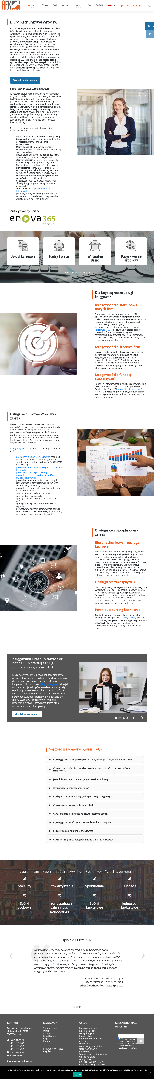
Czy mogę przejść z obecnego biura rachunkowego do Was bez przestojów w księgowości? (91, 769)
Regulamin (48, 1051)
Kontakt (99, 4)
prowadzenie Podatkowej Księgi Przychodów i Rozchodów (39, 468)
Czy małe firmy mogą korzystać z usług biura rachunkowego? (83, 839)
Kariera (47, 1041)
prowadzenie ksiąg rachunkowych (33, 456)
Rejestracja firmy (87, 1030)
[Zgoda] (150, 1072)
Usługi (45, 4)
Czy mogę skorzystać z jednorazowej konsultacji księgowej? (82, 822)
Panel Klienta (77, 6)
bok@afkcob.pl (16, 1055)
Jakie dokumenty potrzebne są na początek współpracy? (81, 779)
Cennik (65, 4)
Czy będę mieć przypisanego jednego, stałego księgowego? (82, 796)
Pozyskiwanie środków (90, 1038)
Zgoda (78, 1074)
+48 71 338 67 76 (17, 1049)
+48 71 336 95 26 (17, 1043)
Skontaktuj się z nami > (25, 80)
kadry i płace (128, 617)
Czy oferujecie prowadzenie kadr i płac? (73, 805)
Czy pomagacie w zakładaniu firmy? (71, 787)
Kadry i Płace (85, 1036)
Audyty (82, 1041)
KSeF (55, 4)
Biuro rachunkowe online (92, 1061)
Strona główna (31, 6)
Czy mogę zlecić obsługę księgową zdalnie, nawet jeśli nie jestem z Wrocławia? (92, 759)
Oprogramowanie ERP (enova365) (90, 1050)
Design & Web (86, 1059)
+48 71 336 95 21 (132, 5)
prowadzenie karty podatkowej (31, 472)
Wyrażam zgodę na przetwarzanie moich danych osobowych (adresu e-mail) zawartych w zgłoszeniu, (130, 1043)
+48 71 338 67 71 (17, 1046)
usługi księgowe (48, 684)
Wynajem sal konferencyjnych (94, 1054)
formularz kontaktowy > (19, 1061)
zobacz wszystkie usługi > (77, 272)
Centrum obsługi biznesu (92, 1064)
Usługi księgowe (18, 448)
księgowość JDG (103, 329)
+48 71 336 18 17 (16, 1052)
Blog (89, 4)
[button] (116, 718)
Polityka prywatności (53, 1048)
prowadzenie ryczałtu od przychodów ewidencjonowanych (35, 476)
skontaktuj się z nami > (27, 714)
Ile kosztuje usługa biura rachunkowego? (73, 830)
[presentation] (133, 717)
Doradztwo (84, 1043)
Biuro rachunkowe (88, 1028)
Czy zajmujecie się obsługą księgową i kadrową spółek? (80, 813)
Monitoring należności (90, 1046)
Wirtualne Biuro (87, 1056)
